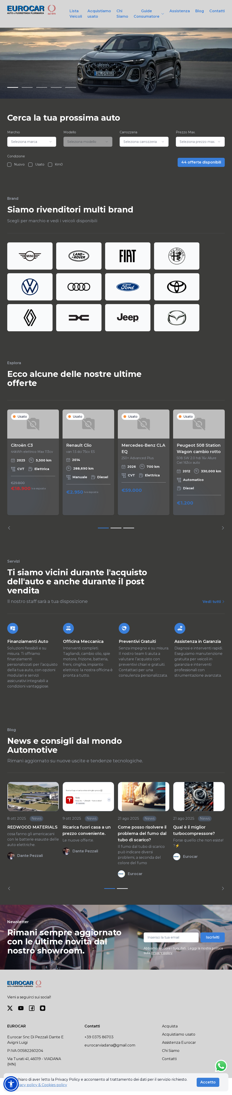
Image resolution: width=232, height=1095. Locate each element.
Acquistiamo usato (99, 14)
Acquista (170, 1026)
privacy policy (161, 953)
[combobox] (31, 142)
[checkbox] (9, 165)
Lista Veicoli (76, 14)
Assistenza (179, 11)
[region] (116, 470)
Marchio (13, 132)
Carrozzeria (128, 132)
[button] (11, 1083)
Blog (199, 11)
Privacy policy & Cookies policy (40, 1085)
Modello (69, 132)
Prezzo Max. (185, 132)
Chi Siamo (122, 14)
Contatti (217, 11)
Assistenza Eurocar (179, 1042)
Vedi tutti (212, 602)
